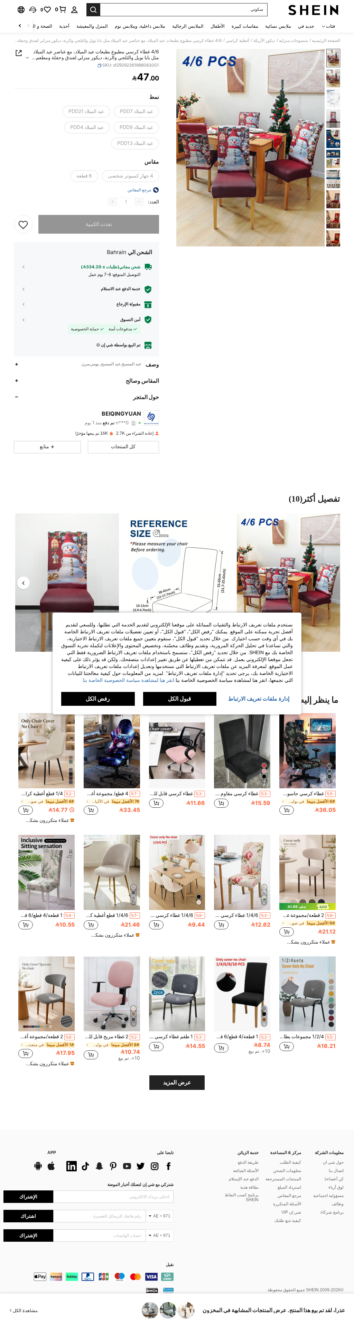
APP (51, 1153)
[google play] (38, 1169)
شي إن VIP (291, 1212)
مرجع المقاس (289, 1195)
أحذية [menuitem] (64, 26)
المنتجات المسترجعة (283, 1179)
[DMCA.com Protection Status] (152, 1290)
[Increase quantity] (112, 202)
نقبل (170, 1265)
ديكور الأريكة (264, 40)
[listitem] (307, 767)
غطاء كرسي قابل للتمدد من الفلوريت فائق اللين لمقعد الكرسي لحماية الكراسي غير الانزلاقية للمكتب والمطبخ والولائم (176, 793)
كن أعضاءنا (334, 1179)
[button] (33, 10)
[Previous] (23, 582)
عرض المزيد (177, 1082)
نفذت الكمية (99, 224)
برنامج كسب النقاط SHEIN (242, 1197)
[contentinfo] (88, 1277)
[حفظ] (23, 224)
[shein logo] (313, 9)
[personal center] (74, 10)
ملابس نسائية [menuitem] (278, 26)
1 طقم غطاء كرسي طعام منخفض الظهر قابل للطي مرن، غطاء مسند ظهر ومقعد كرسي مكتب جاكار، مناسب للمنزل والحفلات (176, 1036)
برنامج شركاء (332, 1212)
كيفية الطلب (290, 1162)
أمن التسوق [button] (130, 319)
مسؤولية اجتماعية (328, 1195)
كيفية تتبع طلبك (287, 1220)
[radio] (136, 112)
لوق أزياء (336, 1187)
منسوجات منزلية (293, 40)
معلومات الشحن (287, 1170)
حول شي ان (333, 1162)
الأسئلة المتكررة (287, 1204)
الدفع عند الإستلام (244, 1179)
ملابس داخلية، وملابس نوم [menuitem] (140, 26)
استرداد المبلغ (289, 1187)
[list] (118, 1166)
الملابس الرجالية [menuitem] (188, 26)
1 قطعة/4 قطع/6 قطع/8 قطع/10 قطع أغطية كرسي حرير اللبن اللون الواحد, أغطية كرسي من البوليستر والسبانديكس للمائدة (241, 1036)
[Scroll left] (28, 26)
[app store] (51, 1169)
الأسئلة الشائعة (246, 1170)
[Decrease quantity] (138, 202)
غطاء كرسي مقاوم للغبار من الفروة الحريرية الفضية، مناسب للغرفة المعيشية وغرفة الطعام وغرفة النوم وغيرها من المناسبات (241, 793)
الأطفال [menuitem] (218, 26)
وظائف (338, 1204)
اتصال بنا (336, 1170)
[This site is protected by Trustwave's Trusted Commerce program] (168, 1290)
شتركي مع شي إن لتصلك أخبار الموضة (141, 1184)
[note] (47, 820)
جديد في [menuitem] (306, 26)
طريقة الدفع (248, 1162)
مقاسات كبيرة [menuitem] (245, 26)
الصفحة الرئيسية (326, 40)
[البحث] (93, 9)
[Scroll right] (20, 26)
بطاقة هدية (249, 1187)
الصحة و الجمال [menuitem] (37, 26)
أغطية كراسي (237, 40)
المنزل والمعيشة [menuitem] (92, 26)
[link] (61, 9)
